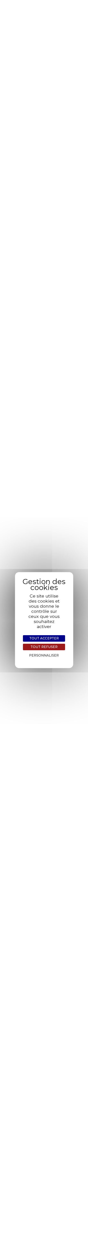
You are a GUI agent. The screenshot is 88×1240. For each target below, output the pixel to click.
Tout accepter (44, 638)
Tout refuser (44, 647)
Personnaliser (44, 655)
